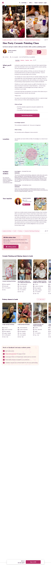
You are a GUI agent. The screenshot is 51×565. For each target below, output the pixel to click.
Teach (36, 2)
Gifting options (11, 246)
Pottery (21, 39)
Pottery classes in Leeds (10, 299)
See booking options (27, 115)
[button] (28, 21)
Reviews (22, 60)
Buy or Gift (33, 562)
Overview (17, 60)
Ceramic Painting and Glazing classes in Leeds (17, 256)
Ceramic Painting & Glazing (32, 39)
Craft (15, 39)
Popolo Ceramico (12, 50)
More (31, 60)
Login (45, 2)
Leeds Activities (7, 39)
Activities (24, 2)
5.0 (24, 560)
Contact (40, 2)
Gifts (30, 2)
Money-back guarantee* (11, 353)
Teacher (27, 60)
